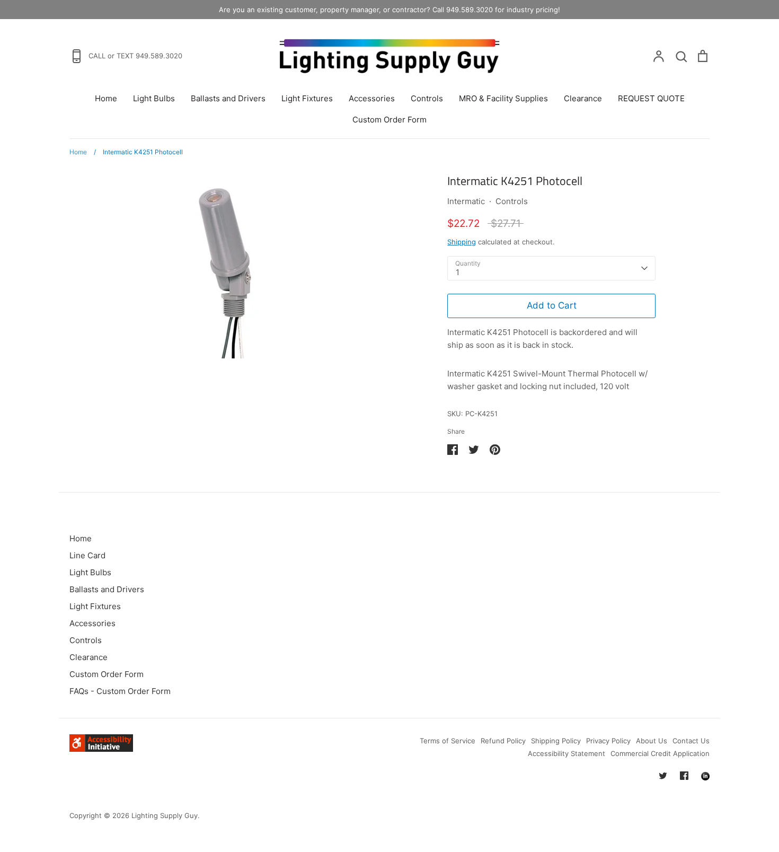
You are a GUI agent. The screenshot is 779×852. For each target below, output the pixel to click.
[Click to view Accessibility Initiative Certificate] (101, 749)
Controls (427, 98)
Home (106, 98)
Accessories (372, 98)
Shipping (461, 242)
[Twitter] (663, 775)
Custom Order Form (389, 120)
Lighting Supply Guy (164, 815)
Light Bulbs (154, 98)
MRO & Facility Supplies (503, 98)
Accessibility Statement (566, 753)
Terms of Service (447, 740)
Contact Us (691, 740)
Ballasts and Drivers (228, 98)
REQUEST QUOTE (651, 98)
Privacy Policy (608, 740)
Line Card (87, 555)
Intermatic (466, 201)
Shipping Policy (556, 740)
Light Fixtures (307, 98)
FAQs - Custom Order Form (120, 691)
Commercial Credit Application (660, 753)
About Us (651, 740)
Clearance (583, 98)
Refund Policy (503, 740)
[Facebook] (684, 775)
